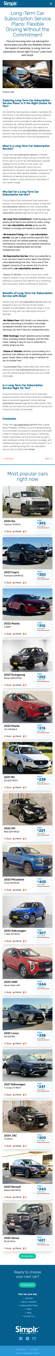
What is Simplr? (29, 1302)
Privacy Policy (21, 1349)
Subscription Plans (29, 1305)
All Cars (29, 1298)
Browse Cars (27, 1256)
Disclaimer (35, 1349)
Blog (29, 1312)
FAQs (29, 1309)
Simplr (5, 406)
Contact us (29, 1316)
